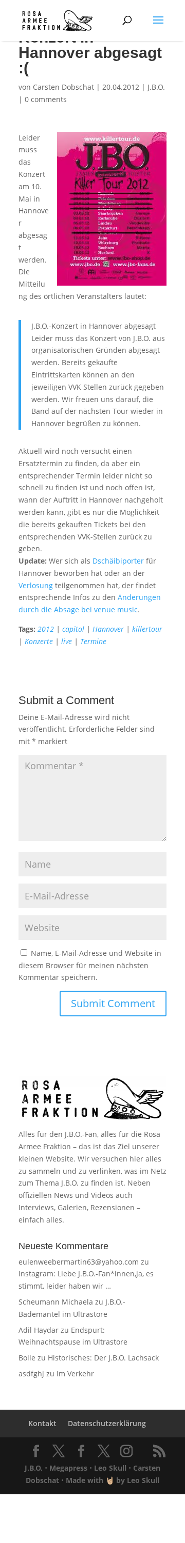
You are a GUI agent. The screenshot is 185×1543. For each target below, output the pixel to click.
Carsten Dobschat (63, 87)
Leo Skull (110, 1468)
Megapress (68, 1468)
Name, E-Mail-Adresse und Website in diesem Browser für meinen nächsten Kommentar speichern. (89, 965)
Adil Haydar (38, 1330)
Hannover (108, 629)
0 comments (46, 99)
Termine (93, 641)
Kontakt (42, 1423)
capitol (73, 629)
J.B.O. (156, 87)
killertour (147, 629)
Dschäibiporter (118, 561)
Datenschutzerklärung (107, 1423)
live (66, 641)
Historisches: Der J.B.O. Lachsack (103, 1357)
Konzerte (39, 641)
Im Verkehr (75, 1373)
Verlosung (35, 585)
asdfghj (31, 1373)
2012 (46, 629)
